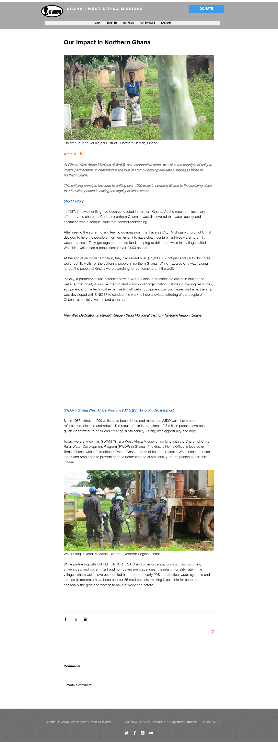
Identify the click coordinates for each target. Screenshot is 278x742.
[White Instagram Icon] (142, 733)
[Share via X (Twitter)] (76, 619)
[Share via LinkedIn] (86, 619)
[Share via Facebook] (66, 619)
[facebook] (134, 733)
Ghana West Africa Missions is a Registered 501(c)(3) (161, 722)
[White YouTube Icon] (151, 733)
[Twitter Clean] (126, 733)
